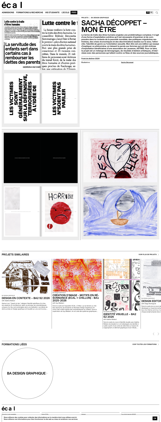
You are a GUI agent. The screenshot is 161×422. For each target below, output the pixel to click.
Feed (74, 12)
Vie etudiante (52, 12)
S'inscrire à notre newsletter (9, 414)
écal (8, 408)
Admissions (8, 12)
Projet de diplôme (88, 58)
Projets (84, 18)
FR (148, 12)
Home (12, 5)
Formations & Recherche (29, 12)
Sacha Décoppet (127, 62)
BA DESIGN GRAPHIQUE (100, 18)
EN (151, 12)
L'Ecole (65, 12)
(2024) (97, 58)
